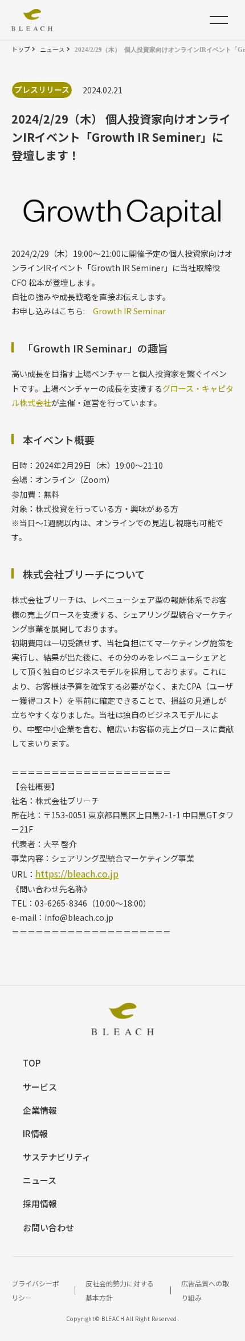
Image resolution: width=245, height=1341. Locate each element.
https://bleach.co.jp (77, 873)
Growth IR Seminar (129, 311)
